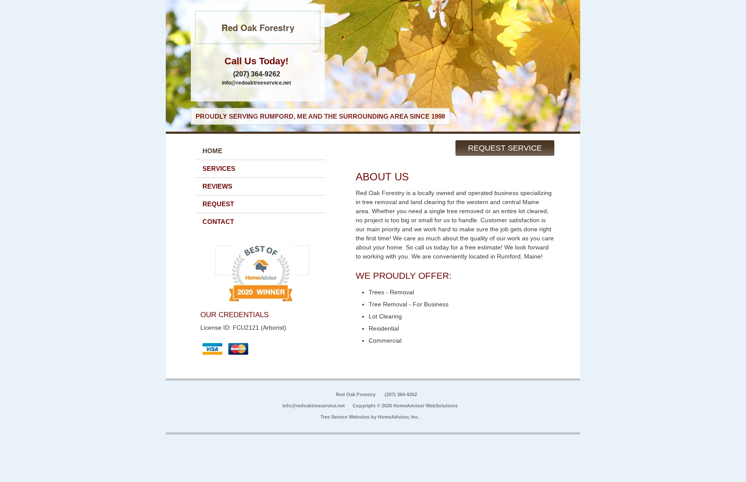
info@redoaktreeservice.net (256, 83)
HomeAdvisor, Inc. (398, 416)
